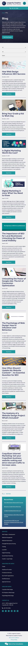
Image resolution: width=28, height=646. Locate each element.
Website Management (7, 537)
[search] (14, 55)
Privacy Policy (14, 639)
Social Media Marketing (7, 555)
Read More (10, 94)
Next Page (8, 493)
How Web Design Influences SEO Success (13, 502)
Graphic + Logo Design (7, 558)
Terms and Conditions (14, 637)
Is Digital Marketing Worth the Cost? (12, 510)
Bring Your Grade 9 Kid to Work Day (12, 506)
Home (3, 12)
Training (4, 546)
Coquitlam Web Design (7, 589)
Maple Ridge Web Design (8, 595)
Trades (3, 566)
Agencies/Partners (6, 581)
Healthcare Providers (7, 569)
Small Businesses (6, 578)
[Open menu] (24, 3)
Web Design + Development (8, 534)
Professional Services (7, 572)
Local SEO (4, 549)
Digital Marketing (6, 552)
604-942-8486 (14, 8)
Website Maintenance (7, 540)
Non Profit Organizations (8, 575)
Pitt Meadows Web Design (8, 592)
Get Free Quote (8, 37)
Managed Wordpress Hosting (9, 543)
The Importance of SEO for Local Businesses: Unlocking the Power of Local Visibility (13, 522)
